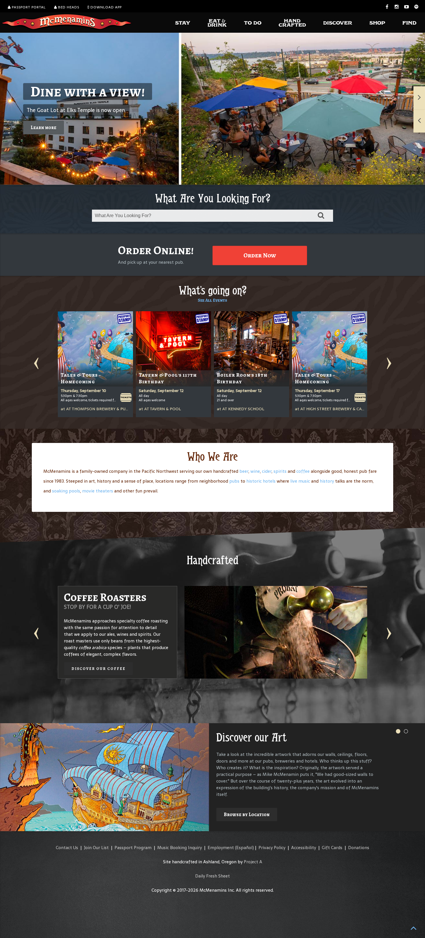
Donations (358, 847)
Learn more (43, 127)
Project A (253, 861)
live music (300, 481)
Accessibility (303, 847)
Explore (233, 804)
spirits (280, 471)
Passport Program (132, 847)
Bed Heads (68, 7)
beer (243, 471)
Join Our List (96, 847)
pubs (234, 481)
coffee (303, 471)
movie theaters (97, 490)
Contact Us (67, 847)
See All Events (212, 300)
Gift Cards (332, 847)
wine (255, 471)
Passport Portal (28, 7)
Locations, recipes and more (298, 661)
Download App (105, 7)
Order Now (259, 255)
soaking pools (66, 490)
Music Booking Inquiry (179, 847)
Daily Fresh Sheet (212, 876)
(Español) (244, 847)
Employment (221, 847)
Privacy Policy (271, 847)
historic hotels (261, 481)
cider (266, 471)
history (327, 481)
